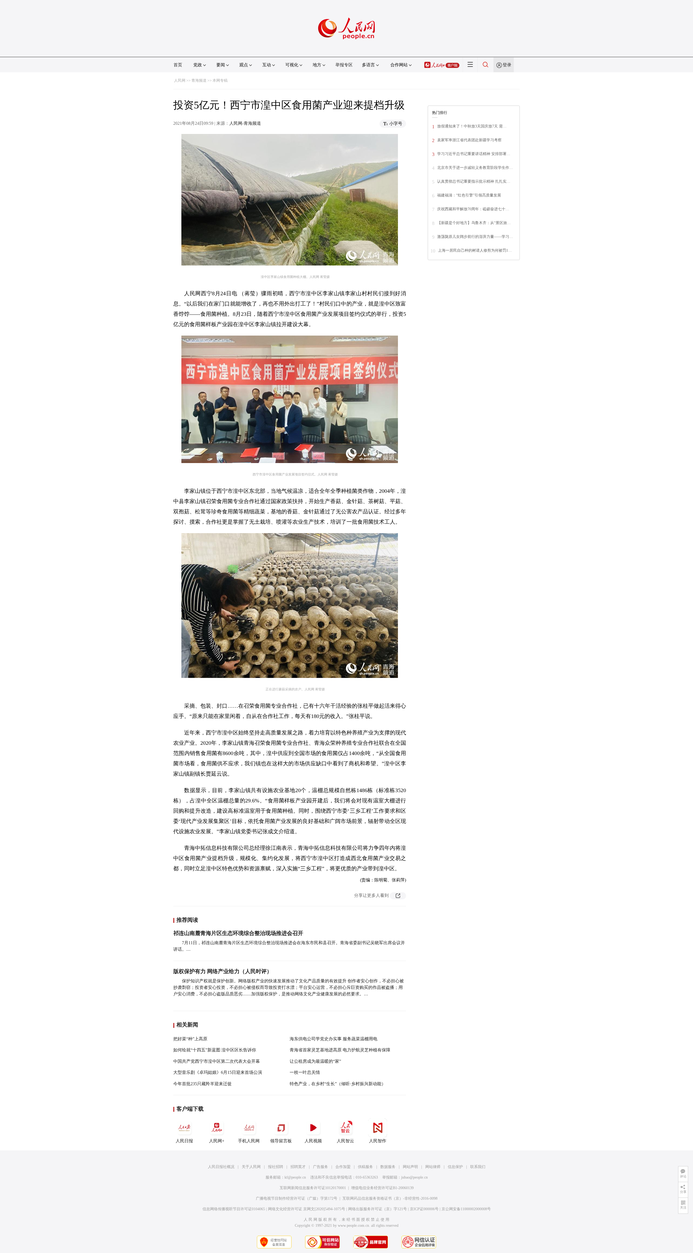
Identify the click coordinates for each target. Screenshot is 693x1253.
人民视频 (313, 1141)
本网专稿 (220, 80)
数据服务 (387, 1167)
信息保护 (455, 1167)
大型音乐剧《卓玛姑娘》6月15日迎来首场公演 (217, 1072)
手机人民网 (249, 1141)
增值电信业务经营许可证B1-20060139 (382, 1188)
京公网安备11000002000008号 (466, 1209)
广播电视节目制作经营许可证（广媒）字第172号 (296, 1198)
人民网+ (216, 1141)
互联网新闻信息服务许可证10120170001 (313, 1188)
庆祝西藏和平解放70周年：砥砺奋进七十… (473, 209)
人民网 (179, 80)
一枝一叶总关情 (305, 1072)
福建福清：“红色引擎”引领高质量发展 (469, 195)
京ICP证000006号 (424, 1209)
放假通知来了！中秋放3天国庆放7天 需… (471, 126)
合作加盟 (343, 1167)
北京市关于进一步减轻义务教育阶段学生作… (475, 168)
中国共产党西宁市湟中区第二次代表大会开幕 (216, 1061)
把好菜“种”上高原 (190, 1038)
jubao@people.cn (414, 1177)
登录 (507, 65)
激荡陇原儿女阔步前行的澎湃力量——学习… (475, 237)
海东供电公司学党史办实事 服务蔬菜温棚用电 (333, 1038)
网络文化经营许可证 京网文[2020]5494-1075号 (306, 1209)
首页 (178, 65)
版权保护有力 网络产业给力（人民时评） (222, 971)
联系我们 (477, 1167)
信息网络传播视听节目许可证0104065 (233, 1209)
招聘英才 (298, 1167)
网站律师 (432, 1167)
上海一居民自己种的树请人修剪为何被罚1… (475, 250)
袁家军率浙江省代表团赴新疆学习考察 (469, 140)
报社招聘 (275, 1167)
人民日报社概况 (221, 1167)
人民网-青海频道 (245, 123)
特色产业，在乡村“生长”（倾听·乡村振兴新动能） (338, 1083)
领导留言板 (281, 1141)
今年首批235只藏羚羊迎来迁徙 (202, 1083)
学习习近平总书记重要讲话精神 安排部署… (473, 154)
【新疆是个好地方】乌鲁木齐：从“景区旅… (474, 223)
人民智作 (377, 1141)
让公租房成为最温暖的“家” (315, 1061)
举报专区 (344, 65)
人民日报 (184, 1141)
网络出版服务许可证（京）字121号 (377, 1209)
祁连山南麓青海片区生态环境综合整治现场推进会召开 (238, 933)
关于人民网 (251, 1167)
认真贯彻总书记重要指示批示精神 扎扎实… (473, 181)
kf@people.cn (295, 1177)
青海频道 (199, 80)
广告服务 (320, 1167)
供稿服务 (365, 1167)
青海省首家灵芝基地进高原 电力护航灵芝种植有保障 (340, 1050)
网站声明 (410, 1167)
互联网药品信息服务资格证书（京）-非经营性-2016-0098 (389, 1198)
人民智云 (345, 1141)
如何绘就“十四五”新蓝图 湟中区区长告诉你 (214, 1050)
